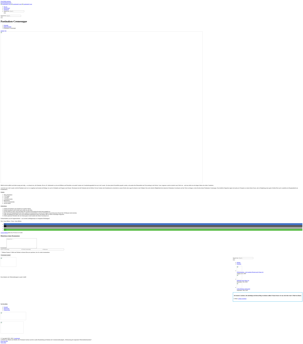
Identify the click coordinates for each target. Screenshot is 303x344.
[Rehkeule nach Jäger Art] (239, 279)
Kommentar (4, 248)
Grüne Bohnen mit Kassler (243, 289)
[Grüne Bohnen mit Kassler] (239, 287)
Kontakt (6, 307)
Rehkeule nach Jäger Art (243, 280)
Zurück (2, 30)
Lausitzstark (17, 338)
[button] (5, 224)
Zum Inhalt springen (6, 1)
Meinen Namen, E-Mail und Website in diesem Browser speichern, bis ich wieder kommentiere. (26, 252)
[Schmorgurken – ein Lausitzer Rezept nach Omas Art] (239, 270)
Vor (5, 30)
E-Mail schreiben (242, 298)
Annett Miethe (4, 232)
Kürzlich (239, 264)
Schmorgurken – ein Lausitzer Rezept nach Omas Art (250, 272)
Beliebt (238, 262)
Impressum (6, 308)
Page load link (4, 341)
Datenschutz (7, 310)
